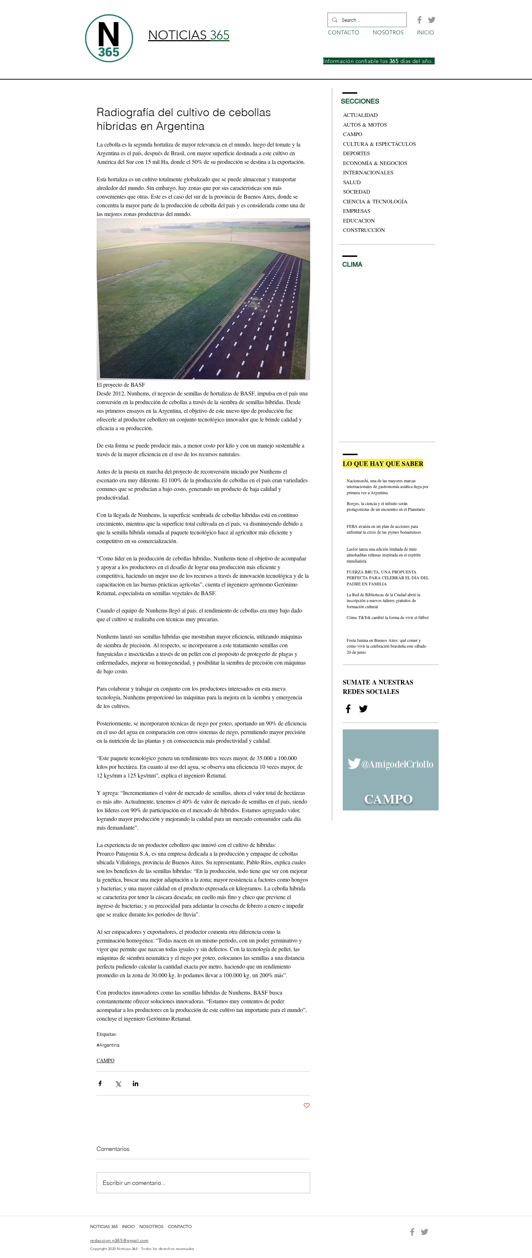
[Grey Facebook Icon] (419, 20)
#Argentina (108, 1045)
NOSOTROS (151, 1226)
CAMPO (105, 1060)
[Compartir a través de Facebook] (100, 1083)
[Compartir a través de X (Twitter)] (117, 1083)
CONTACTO (180, 1226)
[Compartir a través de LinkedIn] (135, 1083)
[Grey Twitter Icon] (432, 20)
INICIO (129, 1226)
